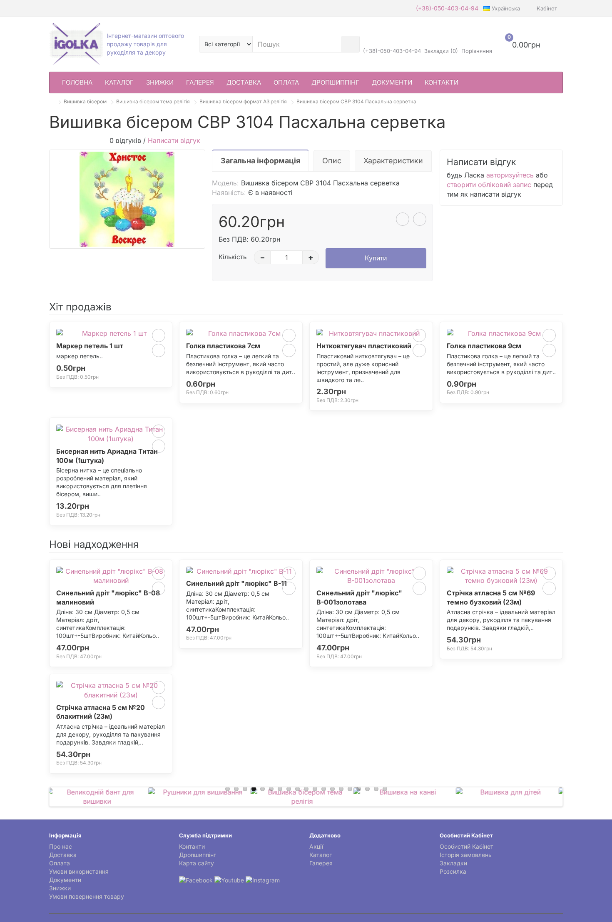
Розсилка (453, 871)
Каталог (119, 82)
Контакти (441, 82)
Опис (331, 160)
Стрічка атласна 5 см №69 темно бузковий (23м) (491, 597)
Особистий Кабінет (466, 846)
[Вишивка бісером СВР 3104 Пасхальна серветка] (127, 199)
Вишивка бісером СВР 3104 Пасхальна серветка (356, 101)
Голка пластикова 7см (223, 346)
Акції (316, 846)
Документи (392, 82)
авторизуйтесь (510, 175)
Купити (376, 258)
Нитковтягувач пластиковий (363, 346)
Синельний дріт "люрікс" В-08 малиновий (108, 597)
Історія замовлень (466, 854)
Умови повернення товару (86, 896)
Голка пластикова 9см (484, 346)
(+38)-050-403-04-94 (447, 8)
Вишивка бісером (85, 101)
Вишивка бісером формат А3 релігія (243, 101)
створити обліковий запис (489, 184)
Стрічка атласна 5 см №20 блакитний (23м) (100, 712)
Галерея (200, 82)
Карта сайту (196, 863)
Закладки (453, 863)
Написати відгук (174, 140)
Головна (77, 82)
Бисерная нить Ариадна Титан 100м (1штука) (107, 456)
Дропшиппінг (335, 82)
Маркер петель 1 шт (89, 346)
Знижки (160, 82)
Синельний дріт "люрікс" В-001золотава (359, 597)
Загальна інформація (260, 160)
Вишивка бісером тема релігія (153, 101)
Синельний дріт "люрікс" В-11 (236, 583)
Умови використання (79, 871)
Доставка (243, 82)
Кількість (232, 257)
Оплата (286, 82)
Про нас (60, 846)
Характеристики (393, 160)
